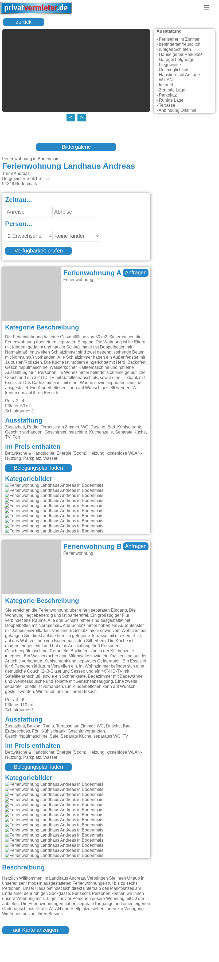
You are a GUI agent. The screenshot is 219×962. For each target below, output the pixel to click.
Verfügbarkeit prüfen (38, 251)
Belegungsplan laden (38, 468)
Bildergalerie (76, 147)
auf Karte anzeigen (35, 930)
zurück (24, 22)
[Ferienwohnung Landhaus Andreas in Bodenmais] (54, 485)
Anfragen (136, 272)
